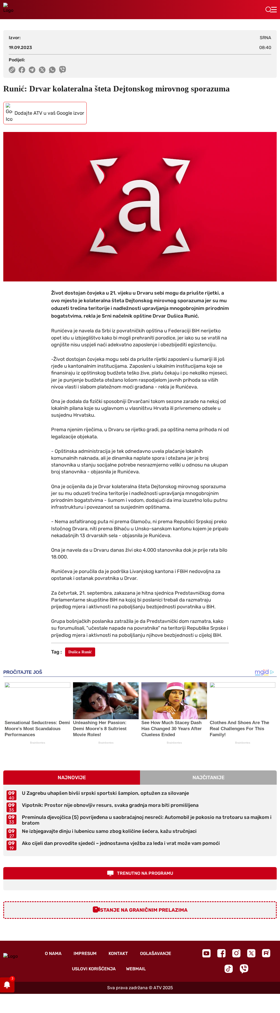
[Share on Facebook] (22, 70)
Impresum (85, 953)
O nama (53, 953)
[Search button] (268, 9)
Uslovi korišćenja (94, 968)
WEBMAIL (136, 968)
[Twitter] (251, 953)
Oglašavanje (155, 953)
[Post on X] (42, 70)
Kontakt (118, 953)
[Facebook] (221, 953)
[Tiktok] (228, 969)
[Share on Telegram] (32, 70)
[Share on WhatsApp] (52, 70)
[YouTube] (206, 953)
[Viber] (244, 969)
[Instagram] (236, 953)
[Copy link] (12, 70)
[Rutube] (266, 953)
